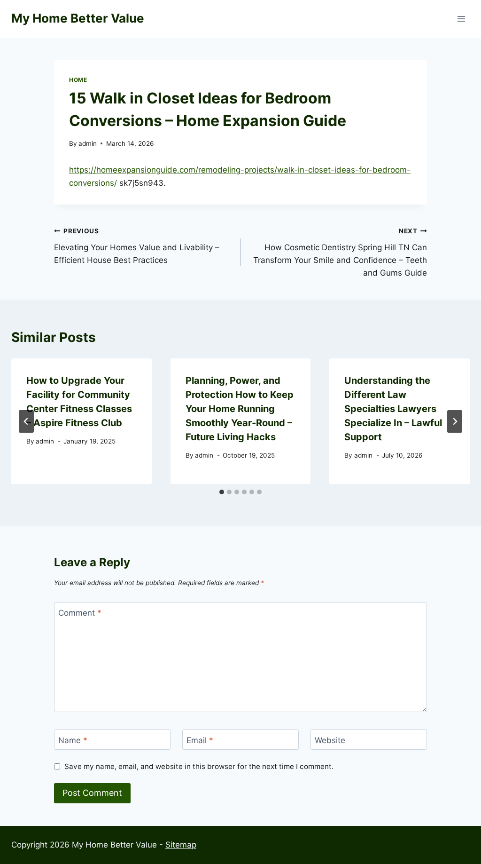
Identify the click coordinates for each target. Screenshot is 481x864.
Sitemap (180, 844)
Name (72, 740)
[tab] (221, 492)
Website (330, 740)
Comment (79, 613)
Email (199, 740)
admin (87, 143)
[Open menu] (461, 18)
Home (78, 79)
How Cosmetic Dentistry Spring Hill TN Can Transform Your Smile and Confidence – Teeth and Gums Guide (340, 252)
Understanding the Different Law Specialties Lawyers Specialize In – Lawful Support (393, 409)
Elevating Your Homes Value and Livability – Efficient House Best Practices (136, 246)
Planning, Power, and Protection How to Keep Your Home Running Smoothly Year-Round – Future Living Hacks (240, 409)
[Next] (454, 421)
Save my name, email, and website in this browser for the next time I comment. (199, 766)
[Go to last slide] (26, 421)
